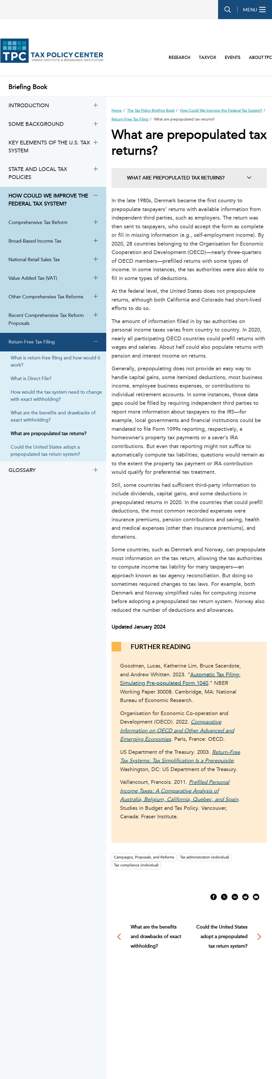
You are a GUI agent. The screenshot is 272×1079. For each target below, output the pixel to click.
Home (117, 111)
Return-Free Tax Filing (130, 119)
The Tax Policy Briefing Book (151, 111)
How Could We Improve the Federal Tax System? (221, 111)
